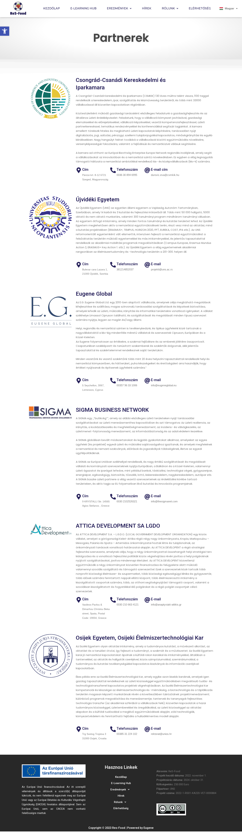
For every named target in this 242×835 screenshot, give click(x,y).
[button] (4, 31)
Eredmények (117, 8)
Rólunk (168, 8)
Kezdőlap (51, 8)
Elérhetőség (200, 8)
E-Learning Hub (83, 8)
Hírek (146, 8)
